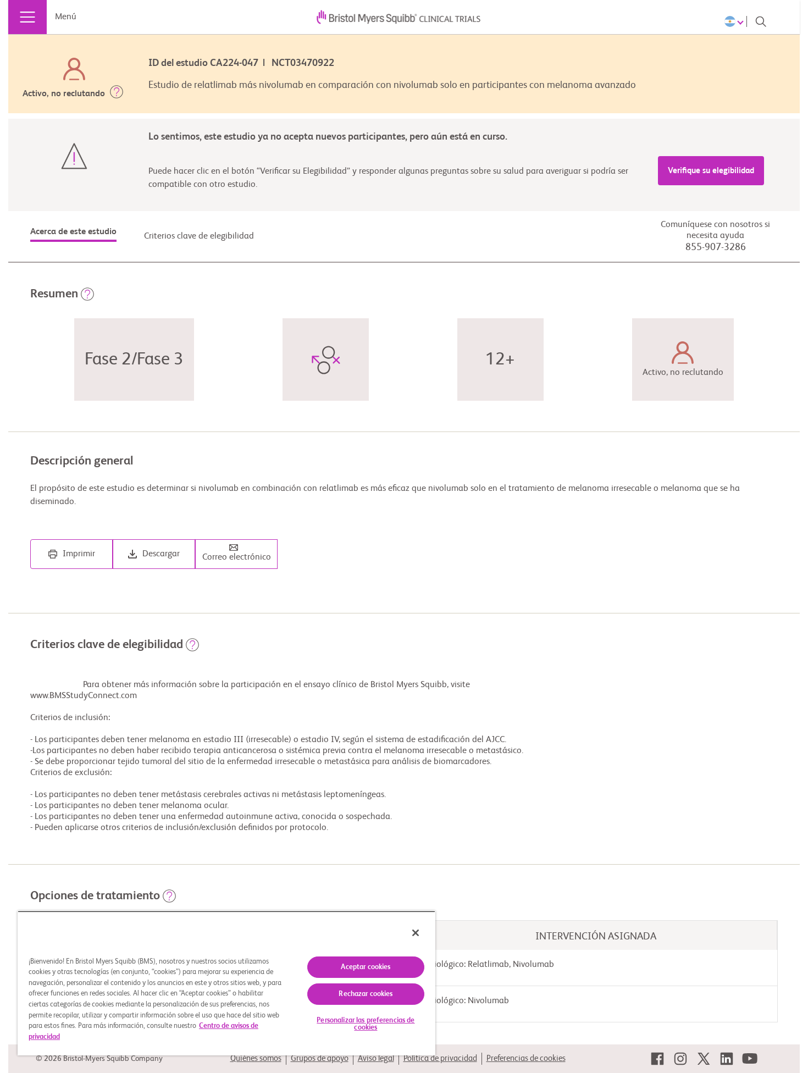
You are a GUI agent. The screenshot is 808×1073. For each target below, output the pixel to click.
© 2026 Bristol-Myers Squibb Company (99, 1059)
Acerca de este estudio (73, 232)
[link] (657, 1058)
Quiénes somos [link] (255, 1058)
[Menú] (27, 17)
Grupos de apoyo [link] (319, 1058)
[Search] (760, 21)
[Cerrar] (415, 933)
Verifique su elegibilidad (711, 171)
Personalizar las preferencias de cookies (365, 1024)
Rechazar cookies (365, 994)
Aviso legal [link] (376, 1058)
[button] (116, 94)
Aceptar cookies (365, 967)
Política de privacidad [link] (440, 1058)
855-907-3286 (715, 247)
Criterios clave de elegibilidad (199, 236)
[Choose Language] (735, 21)
